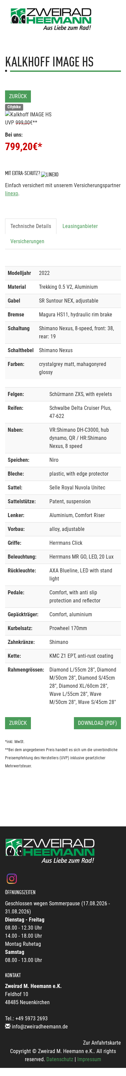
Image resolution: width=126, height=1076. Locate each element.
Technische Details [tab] (30, 226)
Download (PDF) (97, 723)
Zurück (18, 96)
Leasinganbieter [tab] (80, 226)
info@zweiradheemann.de (40, 1026)
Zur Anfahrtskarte (102, 1043)
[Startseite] (51, 19)
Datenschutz (59, 1059)
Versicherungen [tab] (27, 241)
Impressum (89, 1059)
